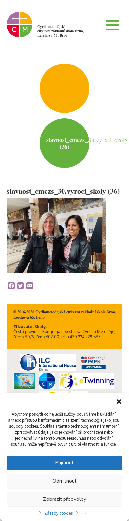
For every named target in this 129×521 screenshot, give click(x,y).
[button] (119, 401)
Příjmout (64, 462)
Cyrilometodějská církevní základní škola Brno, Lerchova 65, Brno (60, 31)
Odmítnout (64, 481)
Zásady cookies (58, 513)
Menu (112, 25)
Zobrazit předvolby (64, 499)
